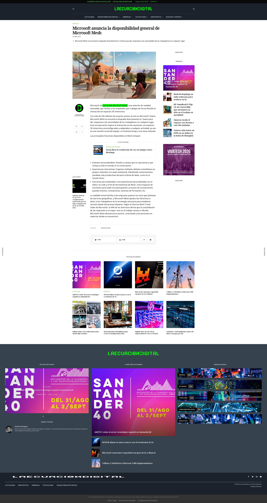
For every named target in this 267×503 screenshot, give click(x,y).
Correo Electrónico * (92, 242)
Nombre (88, 250)
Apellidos (88, 258)
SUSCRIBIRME (92, 272)
